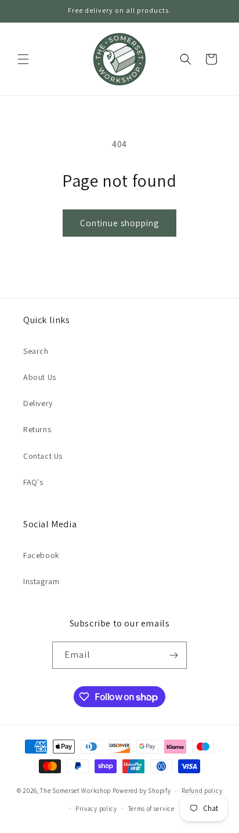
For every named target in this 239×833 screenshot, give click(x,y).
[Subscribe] (173, 655)
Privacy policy (96, 809)
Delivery (38, 403)
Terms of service (151, 809)
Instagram (41, 581)
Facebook (41, 555)
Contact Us (43, 456)
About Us (39, 377)
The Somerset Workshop (75, 791)
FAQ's (33, 482)
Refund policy (202, 791)
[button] (23, 59)
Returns (37, 429)
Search (36, 351)
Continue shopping (119, 223)
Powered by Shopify (142, 791)
